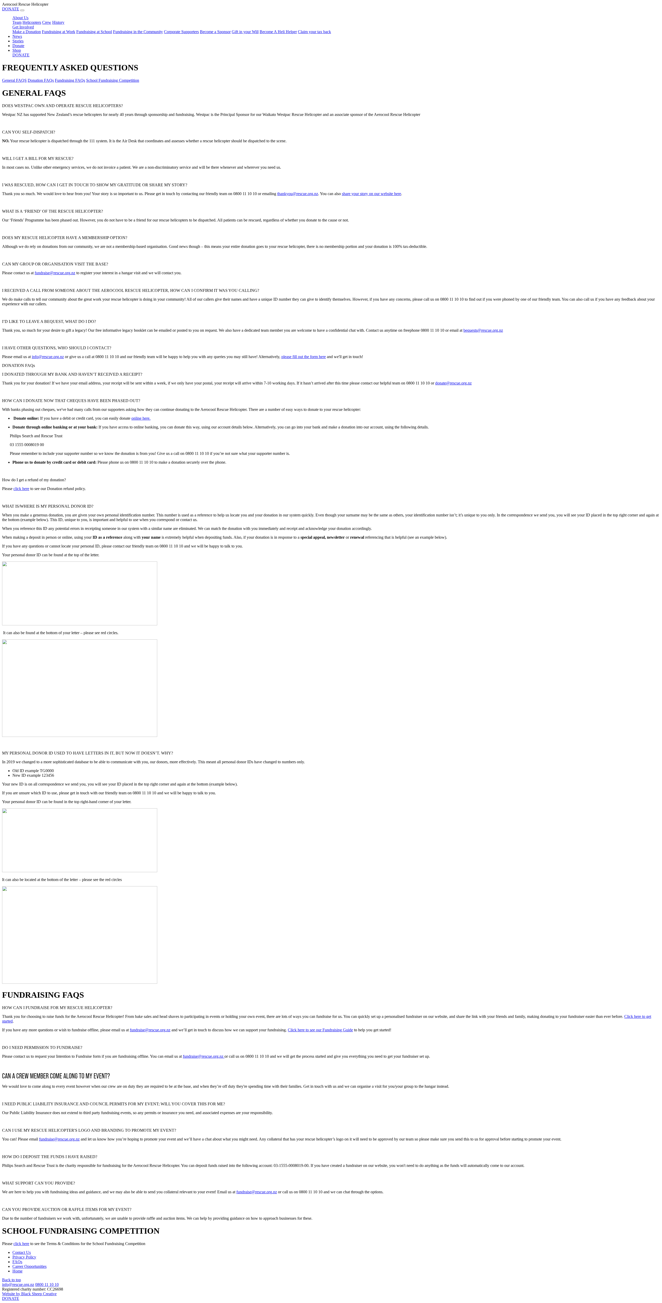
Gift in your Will (245, 31)
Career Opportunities (29, 1266)
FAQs (17, 1262)
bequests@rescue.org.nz (483, 330)
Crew (46, 22)
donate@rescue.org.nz (453, 383)
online (141, 418)
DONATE (10, 9)
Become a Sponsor (215, 31)
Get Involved (23, 27)
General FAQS (14, 80)
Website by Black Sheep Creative (29, 1294)
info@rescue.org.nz (48, 356)
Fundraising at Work (58, 31)
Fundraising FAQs (70, 80)
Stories (18, 41)
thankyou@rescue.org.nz (297, 193)
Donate (18, 45)
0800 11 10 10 (47, 1284)
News (17, 36)
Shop (16, 50)
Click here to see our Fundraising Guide (320, 1030)
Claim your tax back (314, 31)
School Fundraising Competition (112, 80)
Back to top (11, 1280)
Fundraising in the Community (138, 31)
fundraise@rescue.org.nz (55, 273)
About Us (20, 18)
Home (17, 1271)
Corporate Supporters (181, 31)
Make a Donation (26, 31)
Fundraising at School (94, 31)
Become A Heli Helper (278, 31)
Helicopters (31, 22)
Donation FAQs (41, 80)
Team (16, 22)
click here (21, 488)
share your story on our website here (371, 193)
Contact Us (21, 1252)
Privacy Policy (24, 1257)
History (58, 22)
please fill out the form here (303, 356)
